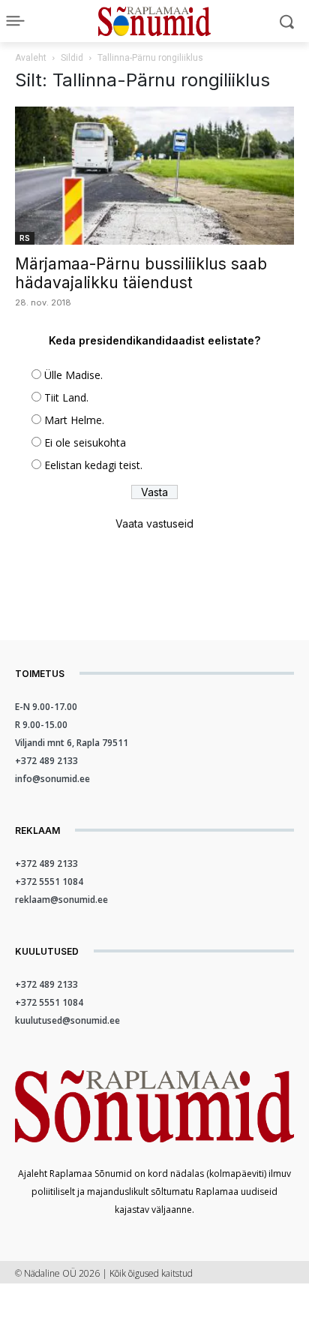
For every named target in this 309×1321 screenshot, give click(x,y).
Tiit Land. (66, 397)
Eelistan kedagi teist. (93, 465)
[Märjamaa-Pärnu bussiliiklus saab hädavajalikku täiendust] (154, 176)
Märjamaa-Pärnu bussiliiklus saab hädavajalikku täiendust (141, 273)
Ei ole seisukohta (85, 442)
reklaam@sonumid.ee (61, 899)
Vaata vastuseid (155, 523)
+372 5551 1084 (49, 881)
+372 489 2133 (46, 760)
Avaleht (30, 58)
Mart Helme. (74, 420)
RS (25, 237)
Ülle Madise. (73, 375)
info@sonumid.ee (52, 778)
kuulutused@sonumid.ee (67, 1020)
